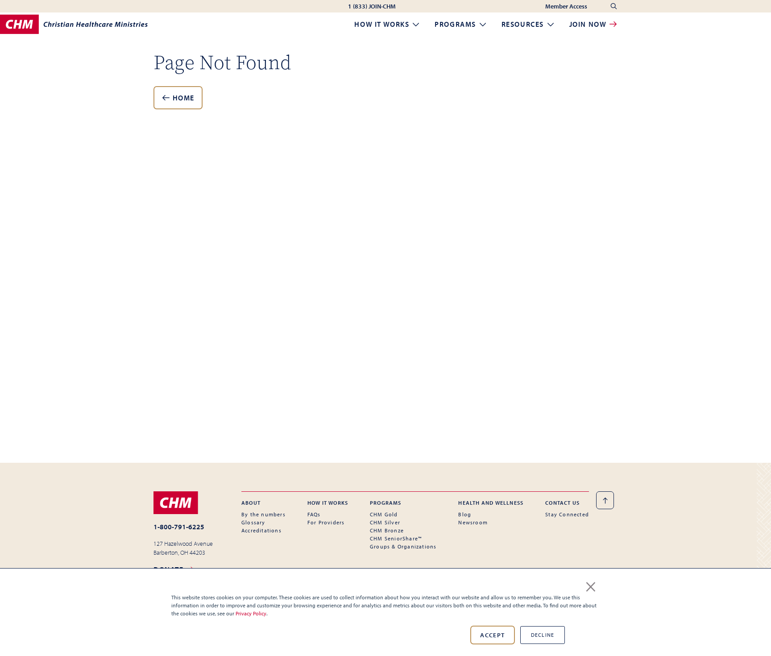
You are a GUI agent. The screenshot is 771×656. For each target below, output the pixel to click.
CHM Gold (384, 514)
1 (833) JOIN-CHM (372, 6)
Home (182, 97)
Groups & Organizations (403, 546)
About (251, 502)
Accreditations (261, 530)
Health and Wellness (490, 502)
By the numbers (263, 514)
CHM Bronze (387, 530)
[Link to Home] (183, 502)
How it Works (382, 24)
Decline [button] (542, 634)
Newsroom (473, 522)
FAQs (314, 514)
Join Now (589, 24)
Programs (456, 24)
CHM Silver (385, 522)
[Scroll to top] (605, 500)
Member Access (567, 6)
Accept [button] (492, 635)
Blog (464, 514)
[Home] (74, 24)
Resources (524, 24)
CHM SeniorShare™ (396, 538)
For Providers (326, 522)
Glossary (253, 522)
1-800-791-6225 (178, 526)
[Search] (614, 6)
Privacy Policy (251, 613)
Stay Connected (567, 514)
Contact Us (562, 502)
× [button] (590, 585)
